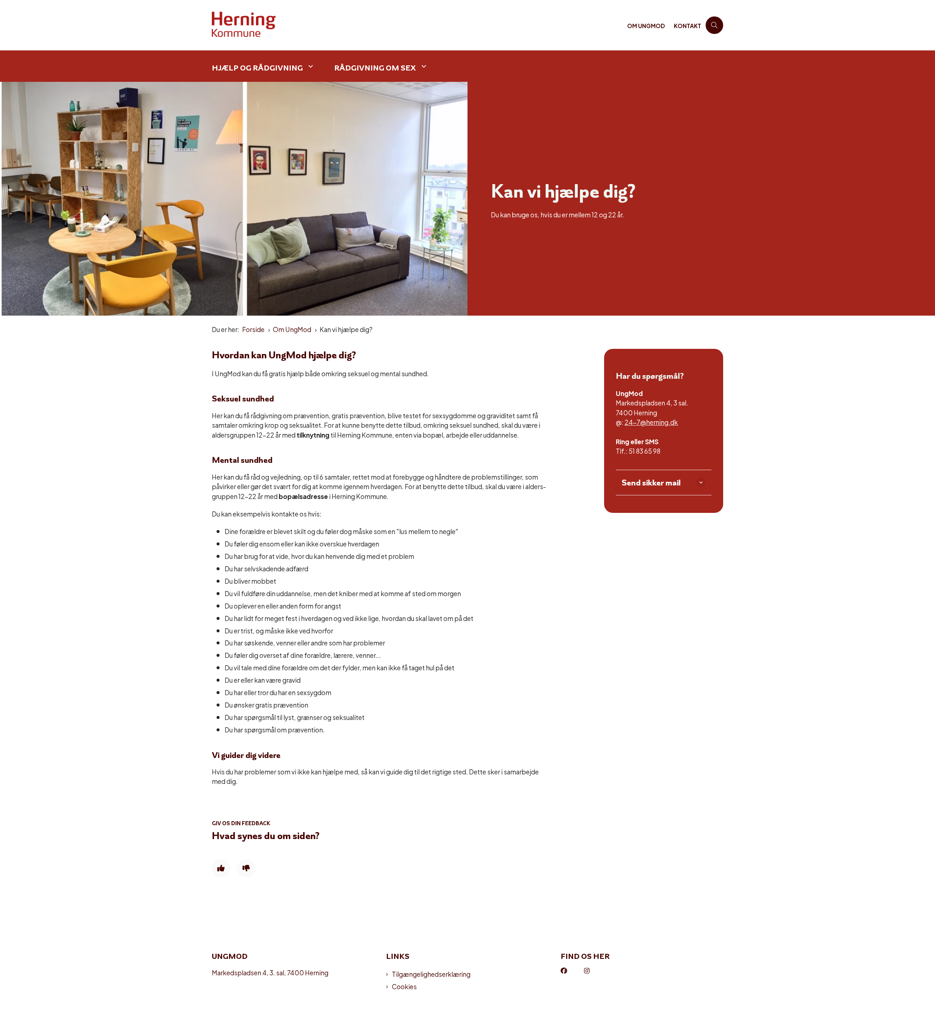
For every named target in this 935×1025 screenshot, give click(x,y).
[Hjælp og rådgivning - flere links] (310, 66)
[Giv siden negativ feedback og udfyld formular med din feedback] (246, 868)
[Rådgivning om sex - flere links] (423, 66)
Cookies (404, 986)
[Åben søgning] (714, 25)
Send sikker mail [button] (651, 482)
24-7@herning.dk (651, 421)
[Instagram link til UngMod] (596, 971)
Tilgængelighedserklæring (431, 974)
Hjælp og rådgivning (257, 68)
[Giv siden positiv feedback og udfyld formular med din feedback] (221, 868)
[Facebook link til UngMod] (572, 971)
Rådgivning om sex (375, 68)
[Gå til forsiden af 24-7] (417, 25)
